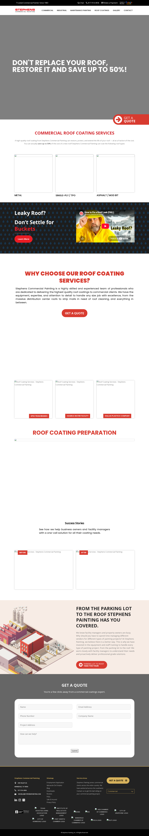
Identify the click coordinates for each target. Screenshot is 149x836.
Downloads (51, 791)
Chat (82, 3)
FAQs (48, 797)
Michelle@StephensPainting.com (29, 794)
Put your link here (33, 177)
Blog (48, 788)
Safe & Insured (52, 799)
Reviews (49, 794)
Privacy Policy (51, 802)
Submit (74, 751)
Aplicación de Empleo (54, 785)
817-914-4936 (93, 3)
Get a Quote (116, 780)
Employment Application (55, 782)
